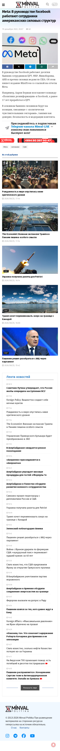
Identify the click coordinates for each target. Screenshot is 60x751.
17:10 (10, 444)
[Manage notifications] (53, 745)
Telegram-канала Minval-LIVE (31, 126)
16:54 (10, 456)
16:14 (10, 504)
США (25, 147)
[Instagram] (7, 736)
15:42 (10, 534)
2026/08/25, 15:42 (12, 365)
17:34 (10, 420)
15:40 (10, 546)
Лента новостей (18, 377)
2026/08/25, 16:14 (12, 280)
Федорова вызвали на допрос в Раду (26, 600)
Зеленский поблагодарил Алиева (24, 528)
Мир (6, 186)
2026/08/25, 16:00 (12, 323)
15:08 (10, 585)
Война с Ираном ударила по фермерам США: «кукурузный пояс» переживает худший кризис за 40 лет (27, 552)
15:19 (10, 573)
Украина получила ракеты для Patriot (22, 276)
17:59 (10, 396)
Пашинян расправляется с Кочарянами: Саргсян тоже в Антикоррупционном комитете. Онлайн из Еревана (28, 675)
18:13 (10, 384)
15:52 (10, 525)
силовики (15, 147)
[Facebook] (24, 736)
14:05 (10, 669)
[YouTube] (32, 736)
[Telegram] (15, 736)
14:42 (10, 618)
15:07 (10, 597)
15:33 (10, 561)
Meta (5, 147)
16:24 (10, 492)
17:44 (10, 408)
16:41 (10, 468)
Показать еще (30, 688)
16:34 (10, 480)
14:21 (10, 645)
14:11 (10, 657)
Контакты (24, 728)
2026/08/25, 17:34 (12, 241)
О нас (14, 728)
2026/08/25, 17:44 (12, 198)
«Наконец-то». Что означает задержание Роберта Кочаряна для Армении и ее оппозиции (29, 636)
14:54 (10, 606)
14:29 (10, 629)
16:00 (10, 513)
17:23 (10, 432)
